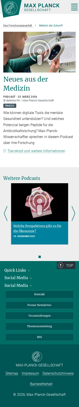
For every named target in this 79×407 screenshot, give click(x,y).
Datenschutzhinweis (58, 373)
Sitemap (11, 373)
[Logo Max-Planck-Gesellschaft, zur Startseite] (33, 9)
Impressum (30, 373)
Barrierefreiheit (41, 384)
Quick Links (15, 270)
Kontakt (39, 294)
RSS (39, 337)
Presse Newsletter (39, 305)
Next (73, 214)
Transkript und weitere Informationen (36, 151)
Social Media (16, 278)
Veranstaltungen (40, 315)
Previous (5, 214)
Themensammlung (39, 326)
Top (69, 265)
